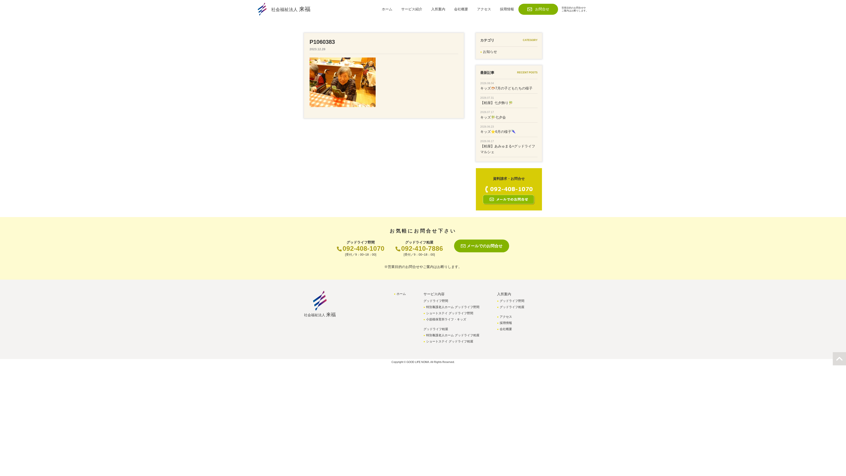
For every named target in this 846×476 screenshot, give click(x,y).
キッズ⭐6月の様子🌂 (498, 132)
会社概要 (461, 9)
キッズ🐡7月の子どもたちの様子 (506, 88)
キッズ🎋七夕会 (493, 117)
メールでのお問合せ (485, 246)
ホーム (387, 9)
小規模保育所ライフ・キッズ (446, 319)
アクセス (484, 9)
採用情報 (507, 9)
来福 (290, 9)
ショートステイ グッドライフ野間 (449, 313)
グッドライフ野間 (512, 301)
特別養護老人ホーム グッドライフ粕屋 (452, 335)
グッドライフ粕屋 (512, 307)
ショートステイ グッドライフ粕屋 (449, 341)
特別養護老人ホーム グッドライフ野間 (452, 307)
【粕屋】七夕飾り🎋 (496, 103)
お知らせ (490, 52)
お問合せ (542, 9)
